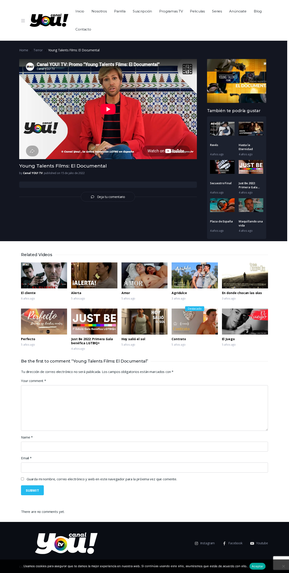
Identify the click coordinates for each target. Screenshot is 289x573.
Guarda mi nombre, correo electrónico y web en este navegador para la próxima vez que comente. (102, 479)
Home (23, 50)
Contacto (83, 29)
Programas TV (171, 11)
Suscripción (142, 11)
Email (26, 458)
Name (27, 437)
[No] (283, 566)
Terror (37, 50)
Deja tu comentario (111, 197)
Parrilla (120, 11)
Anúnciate (238, 11)
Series (217, 11)
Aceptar (257, 566)
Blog (258, 11)
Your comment (33, 380)
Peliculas (197, 11)
